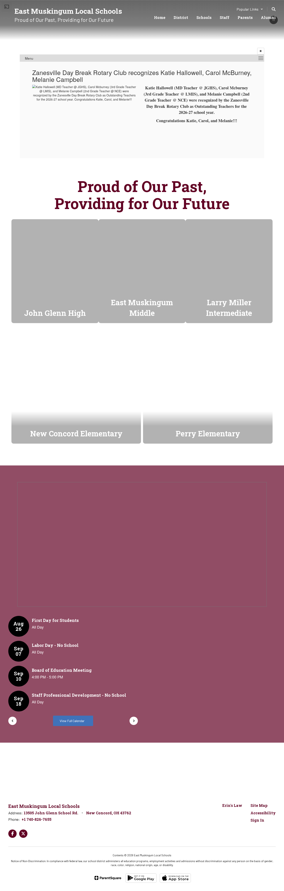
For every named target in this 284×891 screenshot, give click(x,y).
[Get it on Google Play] (141, 878)
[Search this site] (274, 9)
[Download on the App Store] (175, 878)
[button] (250, 9)
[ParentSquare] (107, 878)
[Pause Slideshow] (260, 51)
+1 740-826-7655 (36, 819)
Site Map (259, 805)
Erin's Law (232, 805)
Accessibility (263, 812)
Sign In (257, 820)
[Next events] (134, 721)
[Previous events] (12, 721)
